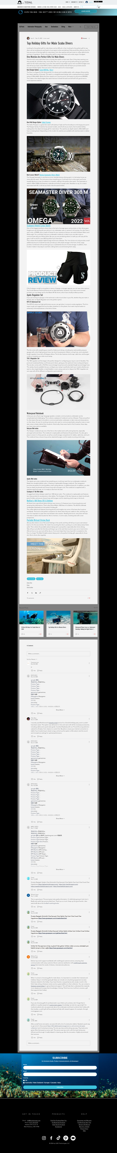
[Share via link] (40, 593)
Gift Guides (30, 587)
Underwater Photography (35, 27)
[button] (67, 2)
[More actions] (89, 38)
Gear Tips (39, 579)
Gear (46, 27)
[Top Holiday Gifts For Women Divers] (58, 617)
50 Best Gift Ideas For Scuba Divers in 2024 (30, 628)
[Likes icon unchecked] (32, 671)
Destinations (54, 27)
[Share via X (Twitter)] (32, 593)
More (69, 27)
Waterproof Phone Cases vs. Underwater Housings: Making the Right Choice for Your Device (85, 628)
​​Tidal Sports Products (58, 1124)
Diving (63, 27)
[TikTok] (58, 1138)
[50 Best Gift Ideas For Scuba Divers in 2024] (31, 617)
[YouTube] (73, 1138)
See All (96, 607)
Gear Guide (31, 579)
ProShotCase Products (58, 1122)
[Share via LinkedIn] (36, 593)
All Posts (21, 27)
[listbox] (98, 1)
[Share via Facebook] (27, 593)
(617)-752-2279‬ (33, 1122)
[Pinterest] (65, 1138)
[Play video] (58, 101)
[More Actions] (89, 663)
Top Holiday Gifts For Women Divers (57, 627)
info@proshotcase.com (33, 1120)
